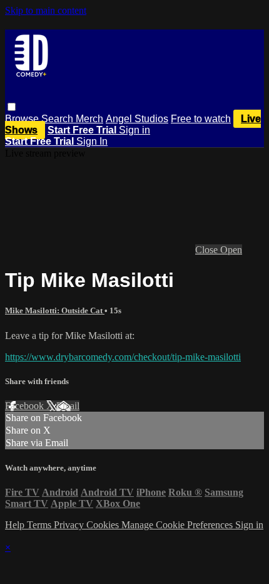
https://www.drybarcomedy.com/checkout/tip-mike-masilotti (123, 357)
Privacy (70, 524)
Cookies (103, 524)
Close (207, 249)
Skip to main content (45, 10)
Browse (23, 118)
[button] (12, 107)
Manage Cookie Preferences (178, 524)
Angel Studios (137, 118)
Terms (40, 524)
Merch (89, 118)
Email (67, 405)
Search (58, 118)
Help (16, 524)
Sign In (92, 141)
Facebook (25, 405)
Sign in (134, 130)
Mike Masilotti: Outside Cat (54, 310)
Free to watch (201, 118)
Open (231, 249)
